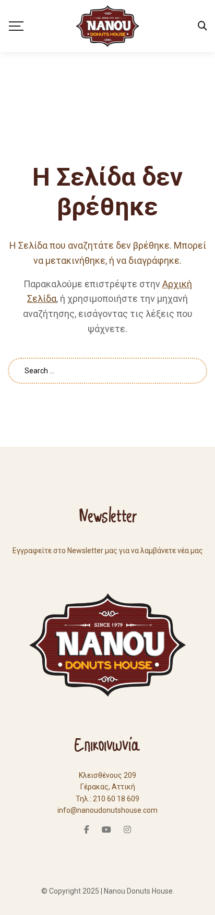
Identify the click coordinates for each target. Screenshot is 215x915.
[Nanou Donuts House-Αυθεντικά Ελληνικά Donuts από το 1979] (107, 26)
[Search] (202, 26)
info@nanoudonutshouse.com (107, 810)
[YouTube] (106, 829)
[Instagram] (127, 829)
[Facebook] (86, 829)
